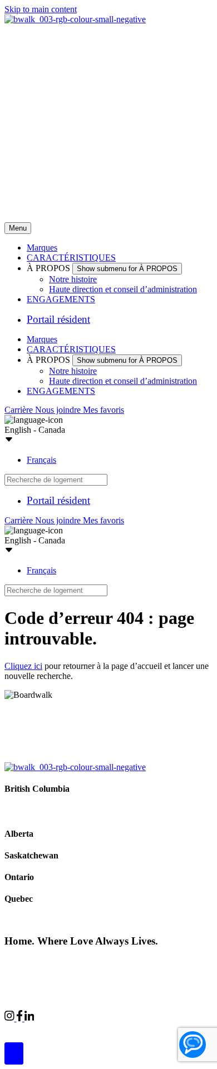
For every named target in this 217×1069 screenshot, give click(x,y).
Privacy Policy (123, 962)
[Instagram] (10, 1018)
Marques (42, 247)
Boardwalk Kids (157, 1028)
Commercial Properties (44, 1028)
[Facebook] (20, 1018)
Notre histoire (73, 279)
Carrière (19, 409)
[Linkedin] (29, 1018)
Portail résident (58, 319)
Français (41, 459)
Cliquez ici (23, 666)
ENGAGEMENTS (61, 299)
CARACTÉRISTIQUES (71, 257)
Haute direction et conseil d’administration (123, 289)
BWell (106, 1028)
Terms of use (176, 962)
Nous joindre (59, 409)
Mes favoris (103, 409)
